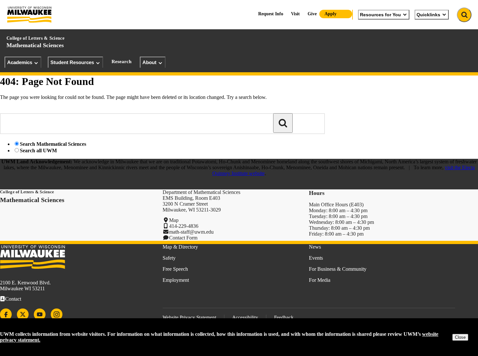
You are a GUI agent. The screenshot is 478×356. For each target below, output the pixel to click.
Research (121, 61)
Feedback (284, 317)
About (149, 62)
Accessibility (245, 317)
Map (174, 220)
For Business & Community (337, 269)
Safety (169, 258)
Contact (13, 299)
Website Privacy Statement (189, 317)
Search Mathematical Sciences (53, 144)
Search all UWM (38, 150)
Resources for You (380, 14)
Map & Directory (180, 247)
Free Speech (175, 269)
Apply (331, 13)
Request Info (270, 13)
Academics (19, 62)
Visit (295, 13)
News (315, 247)
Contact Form (183, 237)
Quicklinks (428, 14)
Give (312, 13)
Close (460, 337)
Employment (176, 280)
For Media (319, 280)
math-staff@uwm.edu (191, 232)
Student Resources (72, 62)
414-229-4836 (183, 226)
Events (316, 258)
